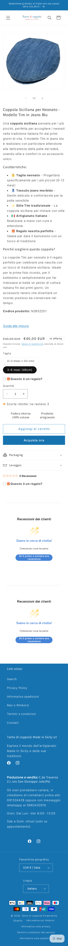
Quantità (8, 385)
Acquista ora (34, 440)
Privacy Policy (17, 688)
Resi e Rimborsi (18, 705)
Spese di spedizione (32, 344)
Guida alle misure (16, 326)
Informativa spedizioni (23, 696)
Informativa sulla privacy (36, 926)
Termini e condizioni (21, 714)
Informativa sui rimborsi (40, 920)
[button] (8, 17)
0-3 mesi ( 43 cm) (23, 361)
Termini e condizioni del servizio (36, 932)
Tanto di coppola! (32, 915)
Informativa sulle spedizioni (36, 938)
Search (12, 679)
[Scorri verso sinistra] (26, 98)
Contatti (13, 722)
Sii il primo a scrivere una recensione (34, 557)
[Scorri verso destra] (42, 98)
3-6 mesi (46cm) (19, 370)
